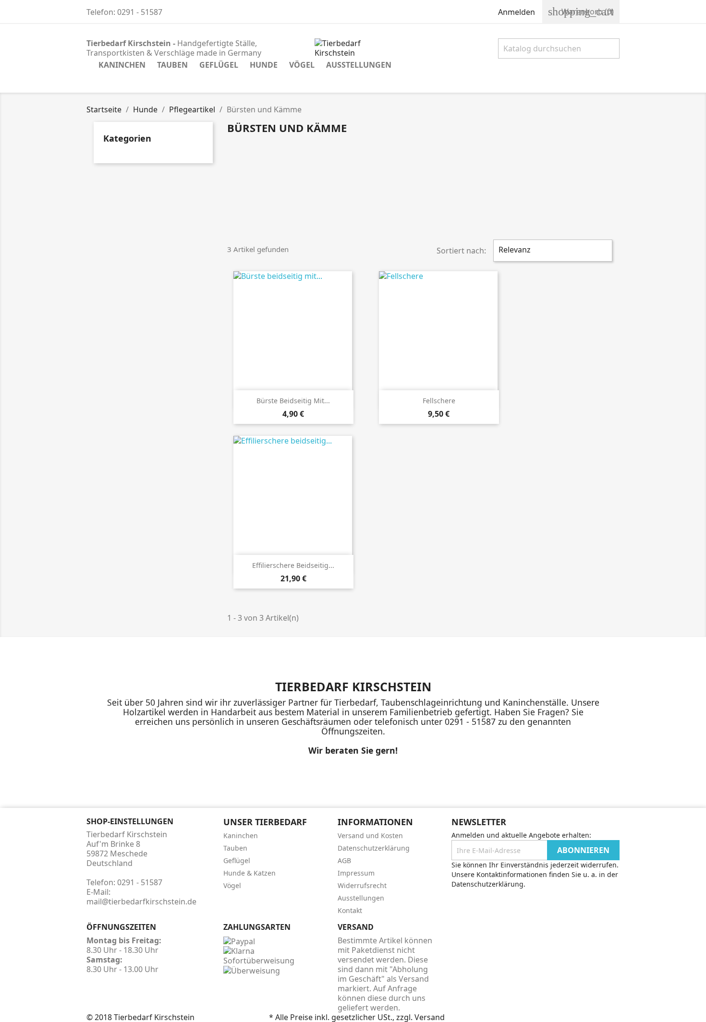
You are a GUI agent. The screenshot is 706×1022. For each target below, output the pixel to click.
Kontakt (350, 910)
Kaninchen (122, 65)
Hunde (264, 65)
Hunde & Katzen (249, 873)
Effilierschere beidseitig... (293, 565)
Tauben (172, 65)
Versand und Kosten (370, 835)
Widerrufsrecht (362, 885)
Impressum (356, 873)
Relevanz (552, 250)
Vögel (302, 65)
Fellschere (439, 400)
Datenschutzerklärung (374, 848)
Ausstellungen (358, 65)
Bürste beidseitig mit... (293, 400)
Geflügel (218, 65)
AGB (344, 860)
